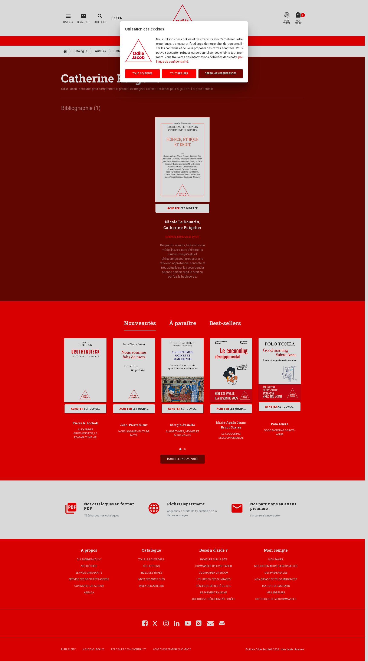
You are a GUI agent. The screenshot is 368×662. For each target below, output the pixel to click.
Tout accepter (142, 73)
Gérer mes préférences (220, 73)
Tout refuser (179, 73)
